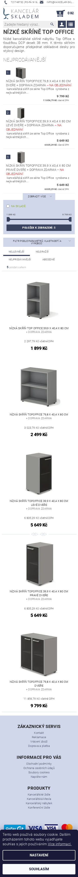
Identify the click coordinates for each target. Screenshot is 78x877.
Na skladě (18, 206)
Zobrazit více (37, 196)
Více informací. (60, 844)
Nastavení (39, 855)
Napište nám (39, 776)
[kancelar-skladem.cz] (21, 13)
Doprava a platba (39, 745)
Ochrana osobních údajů (39, 768)
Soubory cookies (39, 772)
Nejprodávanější (20, 259)
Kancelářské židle (39, 794)
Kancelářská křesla (39, 799)
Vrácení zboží (38, 741)
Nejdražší (42, 251)
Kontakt (39, 732)
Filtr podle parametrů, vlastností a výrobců (37, 242)
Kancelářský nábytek (39, 803)
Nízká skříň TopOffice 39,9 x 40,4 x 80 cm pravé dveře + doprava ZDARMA (38, 170)
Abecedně (48, 259)
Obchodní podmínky (39, 763)
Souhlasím (39, 869)
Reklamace (39, 737)
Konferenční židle (39, 807)
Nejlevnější (16, 251)
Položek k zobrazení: (38, 227)
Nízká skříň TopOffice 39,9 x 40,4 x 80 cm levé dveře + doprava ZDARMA (38, 125)
